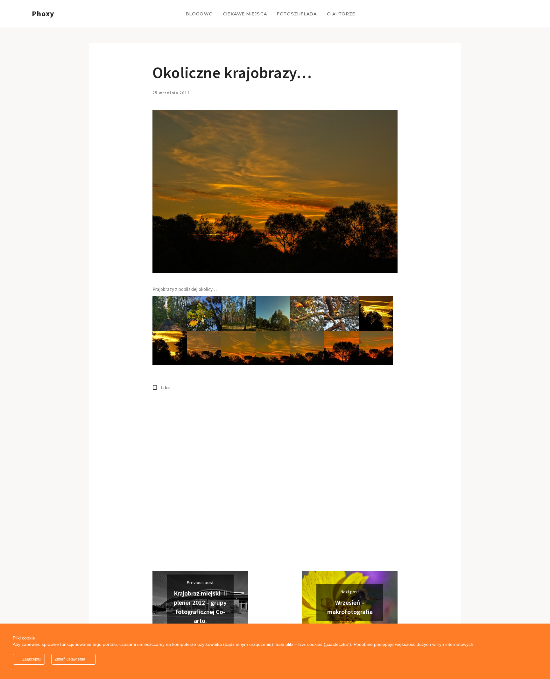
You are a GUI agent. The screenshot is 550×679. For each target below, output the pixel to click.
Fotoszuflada (297, 13)
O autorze (341, 13)
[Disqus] (275, 489)
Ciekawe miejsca (245, 13)
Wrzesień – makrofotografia (350, 607)
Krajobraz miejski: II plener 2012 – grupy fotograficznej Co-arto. (200, 607)
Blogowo (199, 13)
